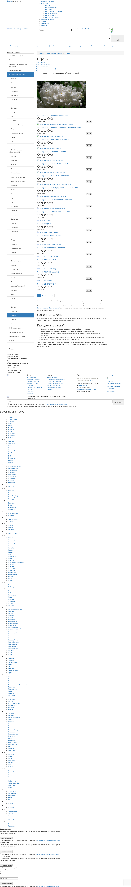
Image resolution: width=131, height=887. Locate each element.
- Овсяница (13, 219)
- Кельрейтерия (14, 173)
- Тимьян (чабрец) (15, 273)
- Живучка (13, 160)
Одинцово (11, 660)
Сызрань (11, 748)
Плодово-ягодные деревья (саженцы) (37, 46)
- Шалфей (13, 290)
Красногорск (12, 570)
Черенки (11, 340)
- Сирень (12, 315)
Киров (10, 554)
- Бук (11, 104)
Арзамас (11, 427)
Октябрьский (12, 662)
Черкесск (11, 797)
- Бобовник (13, 100)
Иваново (11, 525)
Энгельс (11, 816)
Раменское (12, 699)
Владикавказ (12, 470)
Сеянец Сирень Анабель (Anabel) (51, 151)
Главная (41, 53)
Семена (49, 389)
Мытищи (11, 605)
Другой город (82, 385)
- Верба (12, 112)
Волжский (11, 478)
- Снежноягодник (15, 261)
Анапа (10, 423)
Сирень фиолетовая (42, 67)
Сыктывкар (11, 750)
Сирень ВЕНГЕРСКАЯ (46, 283)
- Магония (13, 211)
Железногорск (13, 513)
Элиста (10, 814)
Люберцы (11, 587)
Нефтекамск (12, 619)
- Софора (12, 265)
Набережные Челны (15, 609)
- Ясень (12, 299)
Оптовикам (45, 23)
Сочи (10, 738)
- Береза (12, 87)
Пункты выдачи (52, 13)
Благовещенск (13, 458)
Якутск (10, 824)
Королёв (11, 566)
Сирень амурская (44, 223)
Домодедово (12, 499)
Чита (9, 799)
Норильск (11, 652)
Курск (10, 579)
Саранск (11, 720)
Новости (50, 9)
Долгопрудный (13, 497)
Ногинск (11, 650)
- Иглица (12, 164)
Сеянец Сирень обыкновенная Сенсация (54, 199)
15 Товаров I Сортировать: (50, 73)
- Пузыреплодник (15, 248)
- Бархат (12, 83)
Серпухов (11, 732)
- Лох (11, 202)
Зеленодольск (13, 519)
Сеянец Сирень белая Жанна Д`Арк (52, 163)
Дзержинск (11, 493)
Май (10, 368)
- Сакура (12, 307)
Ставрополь (12, 740)
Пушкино (11, 693)
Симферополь (13, 734)
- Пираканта (13, 236)
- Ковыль (12, 190)
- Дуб (11, 141)
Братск (10, 460)
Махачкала (12, 595)
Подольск (11, 687)
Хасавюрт (11, 785)
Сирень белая (40, 63)
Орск (9, 673)
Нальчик (11, 613)
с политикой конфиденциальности (56, 404)
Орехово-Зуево (13, 670)
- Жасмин (12, 156)
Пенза (10, 677)
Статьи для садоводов (54, 11)
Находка (11, 615)
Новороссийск (13, 638)
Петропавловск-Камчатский (17, 685)
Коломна (11, 560)
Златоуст (11, 521)
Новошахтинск (13, 646)
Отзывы (43, 21)
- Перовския (13, 231)
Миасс (10, 597)
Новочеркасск (12, 644)
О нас (49, 5)
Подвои (11, 349)
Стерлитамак (12, 744)
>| (52, 295)
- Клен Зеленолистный (17, 177)
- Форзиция (13, 282)
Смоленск (11, 736)
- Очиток (12, 223)
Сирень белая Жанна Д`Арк (49, 235)
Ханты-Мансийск (13, 783)
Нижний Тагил (13, 630)
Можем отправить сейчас (17, 358)
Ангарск (10, 425)
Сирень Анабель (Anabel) (48, 271)
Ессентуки (11, 509)
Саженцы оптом (14, 345)
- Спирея (12, 319)
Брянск (10, 462)
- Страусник (13, 269)
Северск (11, 728)
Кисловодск (12, 556)
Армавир (11, 429)
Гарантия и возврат (53, 17)
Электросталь (12, 812)
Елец (10, 1)
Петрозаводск (12, 683)
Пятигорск (11, 695)
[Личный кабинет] (112, 29)
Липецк (10, 585)
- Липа (11, 198)
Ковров (10, 558)
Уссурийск (11, 775)
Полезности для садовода (17, 336)
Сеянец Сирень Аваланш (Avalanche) (53, 115)
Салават (11, 713)
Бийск (10, 456)
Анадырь (11, 421)
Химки (10, 787)
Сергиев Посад (13, 730)
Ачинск (10, 437)
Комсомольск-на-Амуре (16, 562)
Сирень (67, 53)
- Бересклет (13, 91)
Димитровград (13, 495)
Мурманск (11, 601)
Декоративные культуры (77, 46)
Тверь (10, 758)
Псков (10, 691)
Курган (10, 576)
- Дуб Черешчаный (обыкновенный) (16, 151)
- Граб (11, 129)
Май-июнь (17, 368)
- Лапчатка (13, 194)
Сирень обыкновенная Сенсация (51, 247)
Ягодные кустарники (59, 46)
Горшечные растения (111, 46)
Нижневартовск (13, 623)
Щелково (11, 807)
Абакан (10, 417)
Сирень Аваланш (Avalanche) (49, 259)
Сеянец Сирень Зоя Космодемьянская (53, 175)
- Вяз (11, 116)
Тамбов (10, 756)
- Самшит (12, 252)
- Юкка (11, 294)
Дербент (11, 491)
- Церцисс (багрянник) (17, 286)
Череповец (12, 795)
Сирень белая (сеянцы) (44, 65)
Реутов (10, 701)
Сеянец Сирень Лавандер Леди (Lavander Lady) (57, 187)
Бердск (10, 452)
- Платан (12, 240)
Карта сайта (111, 391)
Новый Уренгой (13, 648)
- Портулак (13, 244)
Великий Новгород (14, 466)
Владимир (11, 472)
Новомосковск (13, 636)
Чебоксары (12, 791)
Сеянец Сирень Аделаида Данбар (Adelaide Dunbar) (59, 127)
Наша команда (52, 7)
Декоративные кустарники (18, 363)
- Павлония (13, 227)
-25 (18, 372)
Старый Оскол (13, 742)
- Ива (11, 303)
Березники (11, 454)
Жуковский (11, 515)
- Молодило (13, 215)
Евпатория (11, 503)
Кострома (11, 568)
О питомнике (45, 3)
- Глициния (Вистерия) (17, 125)
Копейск (11, 564)
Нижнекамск (12, 626)
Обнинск (11, 658)
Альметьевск (12, 419)
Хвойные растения (95, 46)
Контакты (44, 26)
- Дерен (12, 137)
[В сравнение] (90, 121)
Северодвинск (13, 726)
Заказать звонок (82, 31)
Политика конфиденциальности (114, 382)
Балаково (11, 442)
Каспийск (11, 548)
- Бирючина (13, 95)
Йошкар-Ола (12, 534)
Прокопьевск (12, 689)
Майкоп (10, 593)
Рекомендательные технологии (113, 387)
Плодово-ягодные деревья (56, 379)
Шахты (10, 803)
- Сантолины (14, 311)
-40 (9, 372)
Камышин (11, 546)
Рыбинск (11, 707)
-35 (14, 372)
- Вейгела (12, 108)
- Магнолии (13, 206)
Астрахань (11, 435)
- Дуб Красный (14, 146)
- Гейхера (12, 120)
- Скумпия (13, 257)
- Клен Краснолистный (17, 181)
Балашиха (11, 444)
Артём (10, 431)
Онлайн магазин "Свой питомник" (48, 308)
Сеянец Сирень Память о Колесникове (53, 211)
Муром (10, 603)
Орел (10, 666)
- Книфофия (13, 185)
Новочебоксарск (13, 642)
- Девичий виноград (16, 133)
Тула (9, 765)
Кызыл (10, 581)
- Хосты (12, 324)
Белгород (11, 450)
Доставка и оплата (47, 1)
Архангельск (12, 433)
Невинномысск (13, 617)
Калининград (12, 540)
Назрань (11, 611)
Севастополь (12, 724)
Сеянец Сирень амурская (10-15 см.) (53, 139)
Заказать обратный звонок (87, 389)
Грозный (11, 487)
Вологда (11, 480)
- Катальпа (13, 169)
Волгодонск (12, 476)
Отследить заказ (52, 15)
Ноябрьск (11, 654)
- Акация (12, 79)
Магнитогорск (12, 591)
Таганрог (11, 754)
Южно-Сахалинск (14, 820)
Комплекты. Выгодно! (16, 56)
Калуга (10, 542)
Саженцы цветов (15, 46)
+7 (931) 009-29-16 (85, 29)
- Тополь (12, 278)
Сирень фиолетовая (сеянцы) (46, 69)
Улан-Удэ (11, 771)
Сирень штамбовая (42, 71)
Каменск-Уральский (14, 544)
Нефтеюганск (12, 621)
